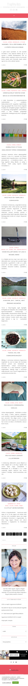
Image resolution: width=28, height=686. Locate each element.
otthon (22, 42)
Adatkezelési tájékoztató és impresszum (14, 674)
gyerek (10, 42)
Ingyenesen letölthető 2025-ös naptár (11, 617)
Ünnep (21, 505)
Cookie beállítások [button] (6, 682)
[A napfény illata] (14, 670)
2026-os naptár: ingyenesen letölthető (11, 604)
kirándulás (16, 42)
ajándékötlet (12, 503)
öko (15, 249)
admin (4, 65)
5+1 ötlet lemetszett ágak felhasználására (12, 613)
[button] (4, 655)
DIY (7, 249)
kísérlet (19, 145)
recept (21, 402)
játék (16, 402)
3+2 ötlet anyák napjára (14, 508)
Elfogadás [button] (15, 682)
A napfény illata (14, 4)
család (5, 42)
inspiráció (14, 90)
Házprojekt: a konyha (6, 620)
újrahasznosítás (22, 249)
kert (19, 90)
